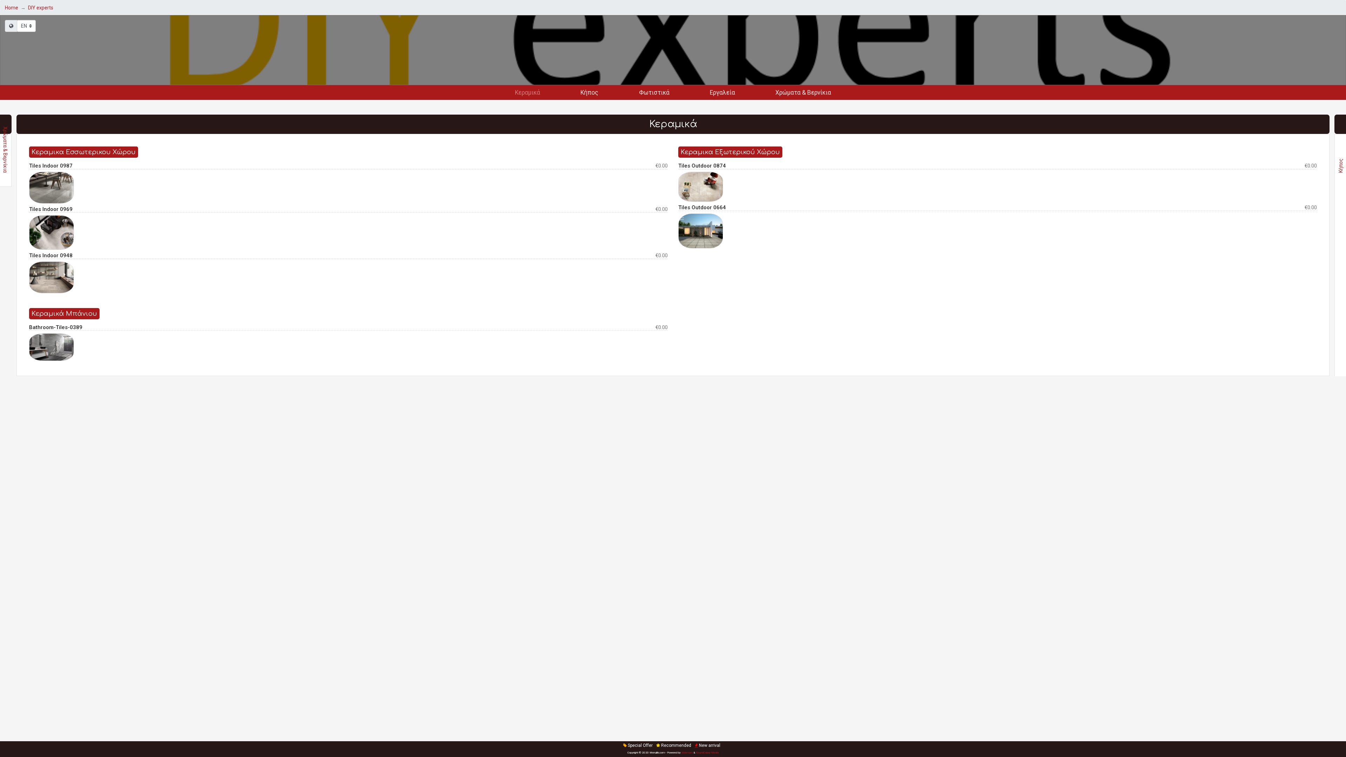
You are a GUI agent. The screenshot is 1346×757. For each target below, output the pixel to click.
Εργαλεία (722, 92)
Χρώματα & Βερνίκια (803, 92)
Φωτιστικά (654, 92)
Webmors (687, 752)
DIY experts (40, 8)
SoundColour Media (707, 752)
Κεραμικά (527, 92)
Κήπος (589, 92)
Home (11, 8)
